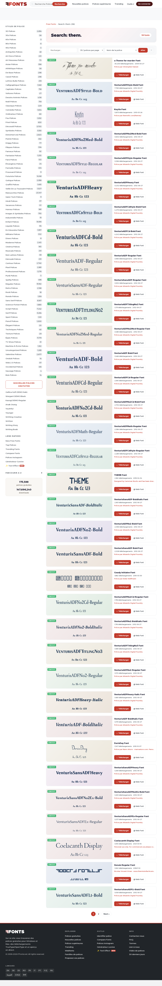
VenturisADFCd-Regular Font (129, 377)
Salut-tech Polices (14, 197)
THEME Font (120, 475)
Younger (9, 413)
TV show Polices (13, 342)
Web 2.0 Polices (13, 363)
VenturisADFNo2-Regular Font (130, 670)
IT (34, 970)
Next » (106, 914)
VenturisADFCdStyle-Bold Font (130, 207)
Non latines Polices (15, 255)
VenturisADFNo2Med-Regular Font (132, 329)
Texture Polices (13, 334)
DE (13, 970)
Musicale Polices (13, 251)
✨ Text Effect (15, 466)
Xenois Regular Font (124, 865)
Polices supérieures (101, 4)
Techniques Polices (14, 329)
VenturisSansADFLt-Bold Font (129, 889)
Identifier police (104, 936)
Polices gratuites (73, 936)
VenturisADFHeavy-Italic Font (129, 694)
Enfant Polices (12, 222)
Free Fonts (51, 24)
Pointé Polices (12, 139)
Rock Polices (11, 292)
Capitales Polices (13, 89)
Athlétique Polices (14, 68)
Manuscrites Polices (15, 193)
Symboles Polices (14, 130)
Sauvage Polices (13, 371)
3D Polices (10, 31)
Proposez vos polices (74, 958)
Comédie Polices (13, 110)
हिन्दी (24, 975)
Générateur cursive (15, 461)
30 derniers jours (137, 954)
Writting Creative (14, 417)
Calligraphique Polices (16, 85)
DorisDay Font (121, 743)
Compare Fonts (13, 453)
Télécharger (123, 75)
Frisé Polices (11, 122)
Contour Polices (13, 263)
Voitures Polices (13, 93)
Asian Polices (12, 64)
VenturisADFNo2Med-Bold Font (130, 134)
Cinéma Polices (13, 247)
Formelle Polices (13, 168)
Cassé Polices (12, 77)
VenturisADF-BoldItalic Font (128, 719)
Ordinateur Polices (14, 114)
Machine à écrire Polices (17, 346)
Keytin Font (120, 109)
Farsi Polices (11, 160)
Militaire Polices (13, 234)
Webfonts (69, 951)
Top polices (11, 445)
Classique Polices (14, 106)
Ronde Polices (12, 296)
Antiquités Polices (14, 52)
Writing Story (12, 425)
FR (30, 970)
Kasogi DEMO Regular (16, 400)
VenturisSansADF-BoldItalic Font (131, 499)
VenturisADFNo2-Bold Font (128, 524)
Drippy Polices (12, 143)
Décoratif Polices (13, 126)
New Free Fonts (13, 441)
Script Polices (12, 309)
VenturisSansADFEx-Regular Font (131, 816)
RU (51, 970)
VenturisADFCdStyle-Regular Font (132, 450)
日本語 (17, 975)
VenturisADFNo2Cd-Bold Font (129, 402)
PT (40, 970)
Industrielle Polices (14, 218)
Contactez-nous (136, 936)
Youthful (9, 409)
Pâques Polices (13, 147)
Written (9, 421)
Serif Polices (11, 313)
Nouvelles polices (80, 4)
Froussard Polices (14, 172)
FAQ (131, 940)
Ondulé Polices (12, 358)
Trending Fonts (13, 449)
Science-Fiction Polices (16, 305)
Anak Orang (11, 404)
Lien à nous (134, 947)
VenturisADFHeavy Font (126, 182)
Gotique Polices (13, 180)
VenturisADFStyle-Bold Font (128, 85)
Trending (119, 4)
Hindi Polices (11, 201)
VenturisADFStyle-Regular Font (130, 158)
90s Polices (11, 48)
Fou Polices (11, 118)
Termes (132, 943)
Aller (143, 50)
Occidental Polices (14, 367)
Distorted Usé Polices (15, 135)
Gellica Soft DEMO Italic (17, 392)
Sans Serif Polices (14, 300)
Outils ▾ (130, 4)
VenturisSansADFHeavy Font (129, 767)
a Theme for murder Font (127, 60)
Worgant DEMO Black (16, 396)
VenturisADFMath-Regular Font (130, 426)
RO (24, 970)
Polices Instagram (14, 457)
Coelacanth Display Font (126, 840)
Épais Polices (12, 338)
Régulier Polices (13, 284)
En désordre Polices (15, 230)
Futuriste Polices (13, 176)
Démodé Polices (13, 259)
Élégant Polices (13, 325)
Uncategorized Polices (16, 350)
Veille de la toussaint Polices (19, 189)
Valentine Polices (13, 354)
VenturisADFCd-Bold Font (127, 231)
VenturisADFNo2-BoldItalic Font (130, 621)
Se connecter (144, 4)
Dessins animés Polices (16, 97)
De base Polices (13, 72)
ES (19, 970)
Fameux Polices (13, 151)
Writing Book (12, 429)
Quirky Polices (12, 280)
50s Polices (11, 35)
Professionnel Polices (15, 271)
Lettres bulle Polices (15, 81)
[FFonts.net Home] (16, 4)
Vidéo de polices (137, 951)
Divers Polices (12, 238)
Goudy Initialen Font (124, 572)
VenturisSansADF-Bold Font (128, 548)
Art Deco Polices (13, 56)
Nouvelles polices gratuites (24, 384)
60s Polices (11, 39)
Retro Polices (12, 288)
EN (8, 970)
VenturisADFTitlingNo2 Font (128, 304)
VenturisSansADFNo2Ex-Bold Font (132, 792)
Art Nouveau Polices (15, 60)
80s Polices (11, 43)
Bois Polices (11, 375)
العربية (9, 975)
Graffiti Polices (12, 184)
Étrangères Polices (14, 164)
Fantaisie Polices (13, 155)
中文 (45, 970)
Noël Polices (11, 101)
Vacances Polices (14, 205)
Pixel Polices (11, 267)
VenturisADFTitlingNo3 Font (128, 645)
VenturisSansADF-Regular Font (130, 280)
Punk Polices (11, 276)
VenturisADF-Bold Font (126, 353)
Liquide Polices (12, 226)
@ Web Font (138, 75)
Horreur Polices (13, 209)
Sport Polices (12, 317)
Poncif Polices (12, 321)
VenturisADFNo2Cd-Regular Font (131, 597)
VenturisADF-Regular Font (127, 255)
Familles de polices (74, 954)
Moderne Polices (13, 242)
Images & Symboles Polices (18, 213)
